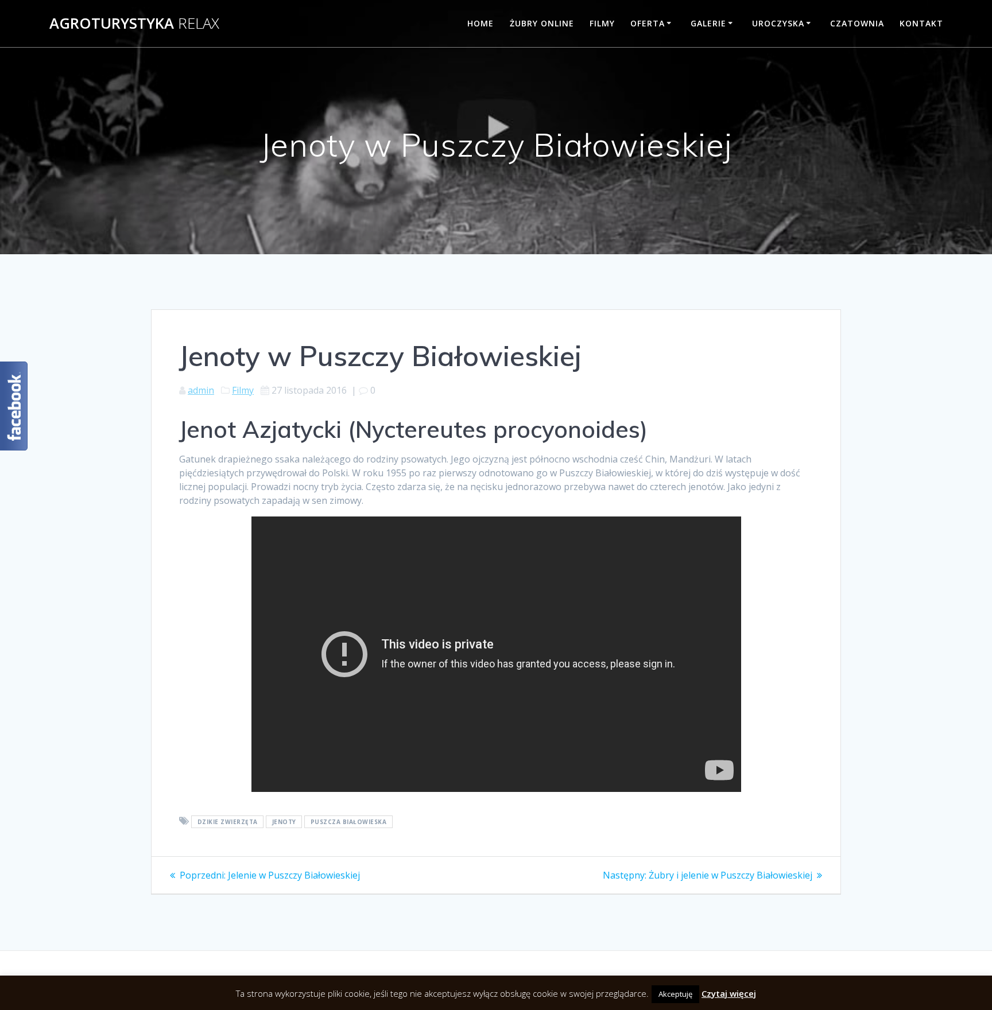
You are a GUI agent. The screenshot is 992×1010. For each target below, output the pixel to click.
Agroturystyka (134, 23)
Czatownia (857, 23)
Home (480, 23)
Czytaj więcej (729, 1001)
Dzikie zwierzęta (227, 822)
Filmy (602, 23)
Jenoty (284, 822)
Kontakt (921, 23)
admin (201, 390)
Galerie (708, 23)
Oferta (647, 23)
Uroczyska (778, 23)
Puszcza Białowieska (349, 822)
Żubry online (542, 23)
